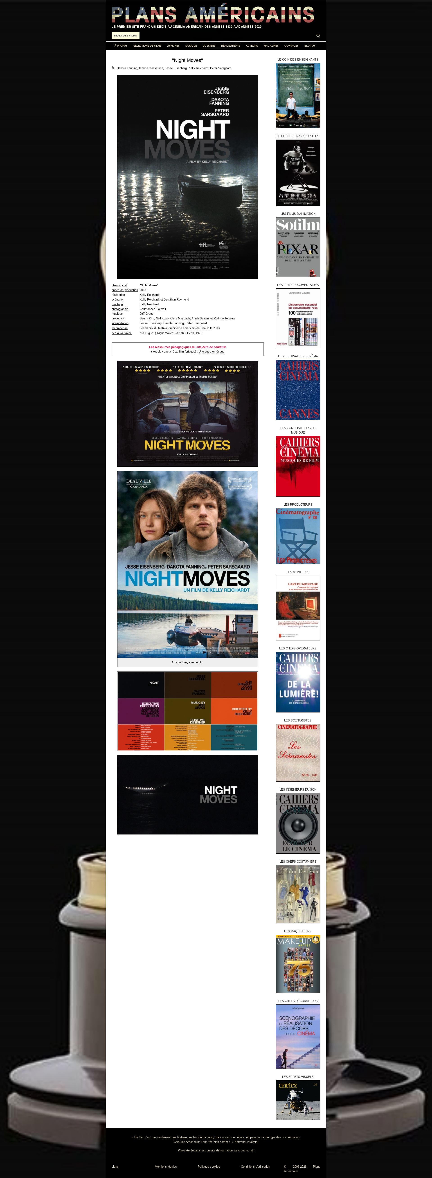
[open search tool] (318, 36)
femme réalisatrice (151, 68)
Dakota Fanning (127, 68)
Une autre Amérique (211, 351)
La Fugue (147, 333)
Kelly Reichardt (198, 68)
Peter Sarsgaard (220, 68)
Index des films (125, 35)
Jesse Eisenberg (176, 68)
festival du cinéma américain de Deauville (185, 328)
